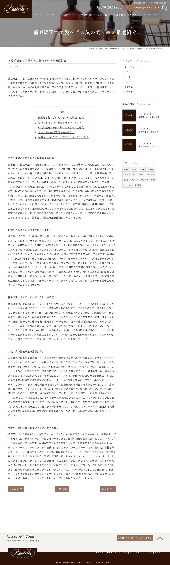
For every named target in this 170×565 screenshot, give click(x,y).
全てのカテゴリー (132, 67)
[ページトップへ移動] (160, 538)
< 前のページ (16, 489)
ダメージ (135, 180)
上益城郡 (138, 185)
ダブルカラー (138, 174)
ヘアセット (128, 185)
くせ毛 (126, 180)
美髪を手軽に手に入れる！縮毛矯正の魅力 (61, 117)
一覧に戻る (62, 489)
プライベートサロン (148, 180)
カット (142, 169)
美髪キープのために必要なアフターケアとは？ (63, 137)
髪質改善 (128, 91)
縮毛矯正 (128, 86)
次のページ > (108, 489)
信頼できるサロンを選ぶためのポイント (60, 122)
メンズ (127, 81)
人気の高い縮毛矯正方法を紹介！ (56, 132)
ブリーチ (127, 174)
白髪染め (151, 169)
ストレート (150, 174)
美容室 (134, 169)
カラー (127, 72)
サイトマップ (155, 552)
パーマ (127, 76)
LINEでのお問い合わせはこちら (141, 7)
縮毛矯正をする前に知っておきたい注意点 (61, 127)
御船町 (126, 169)
